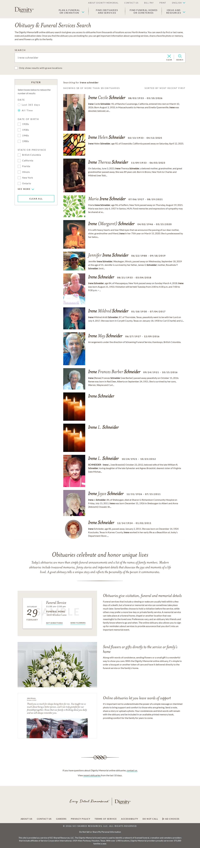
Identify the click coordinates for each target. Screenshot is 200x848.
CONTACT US (131, 3)
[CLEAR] (169, 56)
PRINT (162, 3)
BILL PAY (149, 3)
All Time (27, 110)
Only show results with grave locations (40, 67)
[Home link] (24, 10)
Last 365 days (31, 104)
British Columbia (31, 154)
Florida (26, 166)
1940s (25, 135)
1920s (25, 124)
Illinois (26, 171)
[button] (71, 11)
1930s (25, 129)
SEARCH (20, 50)
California (27, 160)
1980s (25, 141)
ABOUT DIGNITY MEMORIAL (103, 3)
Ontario (26, 183)
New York (27, 177)
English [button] (177, 3)
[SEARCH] (180, 56)
